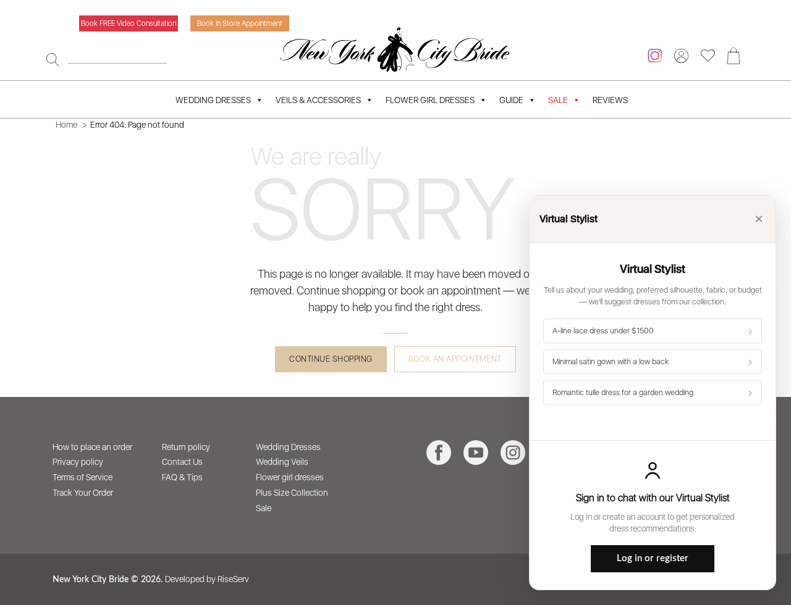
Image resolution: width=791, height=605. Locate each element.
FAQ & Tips (182, 477)
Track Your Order (83, 493)
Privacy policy (78, 462)
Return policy (186, 447)
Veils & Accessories (318, 100)
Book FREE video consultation (128, 23)
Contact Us (182, 462)
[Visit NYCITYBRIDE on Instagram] (513, 452)
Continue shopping (331, 359)
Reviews (610, 100)
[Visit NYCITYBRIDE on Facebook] (438, 452)
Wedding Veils (282, 462)
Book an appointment (455, 359)
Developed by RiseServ (207, 579)
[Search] (52, 59)
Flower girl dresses (290, 477)
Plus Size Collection (292, 493)
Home (66, 125)
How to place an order (92, 447)
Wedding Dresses (213, 100)
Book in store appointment (239, 23)
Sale (263, 508)
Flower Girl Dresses (430, 100)
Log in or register (652, 558)
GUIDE (511, 100)
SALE (558, 100)
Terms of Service (82, 477)
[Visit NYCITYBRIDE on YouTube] (475, 452)
